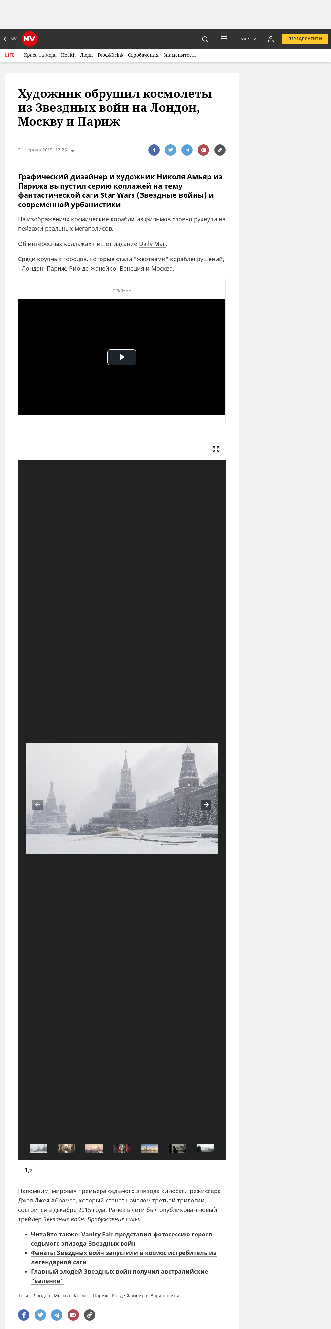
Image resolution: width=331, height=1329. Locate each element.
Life (10, 55)
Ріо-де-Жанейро (129, 1295)
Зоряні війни (165, 1295)
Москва (62, 1295)
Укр (245, 39)
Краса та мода (40, 55)
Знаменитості (179, 55)
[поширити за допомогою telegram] (187, 150)
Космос (82, 1295)
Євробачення (143, 55)
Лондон (41, 1295)
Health (68, 55)
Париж (100, 1295)
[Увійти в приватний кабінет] (271, 38)
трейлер (78, 1219)
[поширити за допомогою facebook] (154, 150)
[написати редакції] (203, 150)
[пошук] (205, 38)
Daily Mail (152, 244)
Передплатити (305, 38)
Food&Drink (110, 55)
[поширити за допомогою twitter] (170, 150)
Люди (86, 55)
